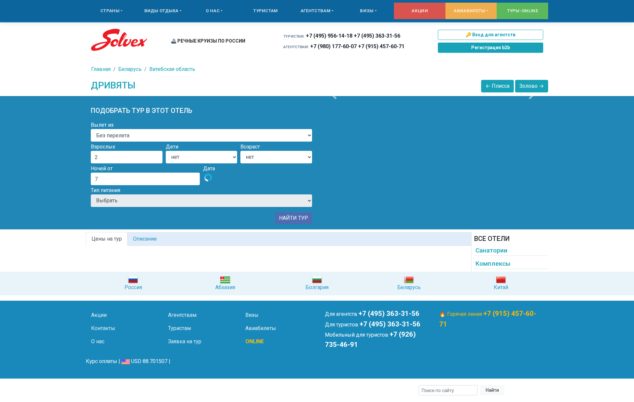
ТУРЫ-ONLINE (522, 10)
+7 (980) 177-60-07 (333, 46)
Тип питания (105, 190)
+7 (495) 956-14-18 (329, 36)
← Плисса (497, 86)
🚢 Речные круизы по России (208, 41)
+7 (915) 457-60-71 (381, 46)
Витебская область (172, 69)
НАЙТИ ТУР (293, 218)
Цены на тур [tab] (106, 239)
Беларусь (130, 69)
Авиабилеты (469, 10)
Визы (366, 10)
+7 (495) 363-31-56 (377, 36)
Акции (419, 10)
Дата (209, 168)
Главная (101, 69)
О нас (213, 10)
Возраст (250, 147)
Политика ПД (191, 390)
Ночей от (102, 168)
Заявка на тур (184, 341)
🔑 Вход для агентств (490, 34)
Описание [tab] (145, 239)
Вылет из (102, 125)
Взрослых (103, 147)
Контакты (103, 328)
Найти (492, 390)
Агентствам (315, 10)
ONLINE (254, 341)
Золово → (531, 86)
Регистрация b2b (490, 47)
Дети (172, 147)
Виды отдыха (161, 10)
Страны (110, 10)
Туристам (265, 10)
